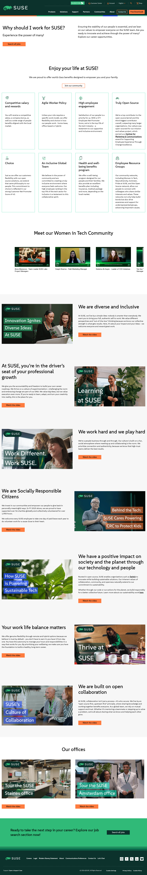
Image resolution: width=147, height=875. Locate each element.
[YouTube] (121, 859)
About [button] (112, 12)
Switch (133, 577)
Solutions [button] (64, 12)
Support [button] (75, 12)
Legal (35, 858)
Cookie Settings (111, 870)
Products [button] (51, 12)
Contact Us (92, 858)
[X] (131, 859)
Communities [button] (99, 12)
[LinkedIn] (137, 859)
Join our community (73, 86)
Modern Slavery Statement (48, 858)
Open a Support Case (15, 870)
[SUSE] (13, 858)
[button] (78, 2)
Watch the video (90, 334)
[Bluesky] (142, 859)
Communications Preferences (76, 858)
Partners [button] (86, 12)
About (61, 858)
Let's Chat (101, 858)
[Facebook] (126, 859)
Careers (29, 858)
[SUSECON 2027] (78, 3)
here (141, 592)
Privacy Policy (127, 870)
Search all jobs (14, 44)
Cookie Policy (137, 870)
